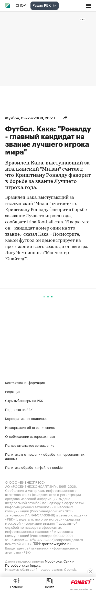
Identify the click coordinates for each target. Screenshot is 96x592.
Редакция (12, 391)
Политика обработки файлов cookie (34, 467)
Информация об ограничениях (30, 427)
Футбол (12, 118)
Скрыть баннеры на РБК (24, 400)
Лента (49, 586)
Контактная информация (25, 382)
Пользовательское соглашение (29, 445)
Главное (16, 586)
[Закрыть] (90, 571)
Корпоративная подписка (26, 418)
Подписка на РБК (19, 409)
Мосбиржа (53, 560)
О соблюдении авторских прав (30, 436)
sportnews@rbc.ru (56, 543)
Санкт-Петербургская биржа (39, 562)
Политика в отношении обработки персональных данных (44, 456)
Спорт (22, 5)
